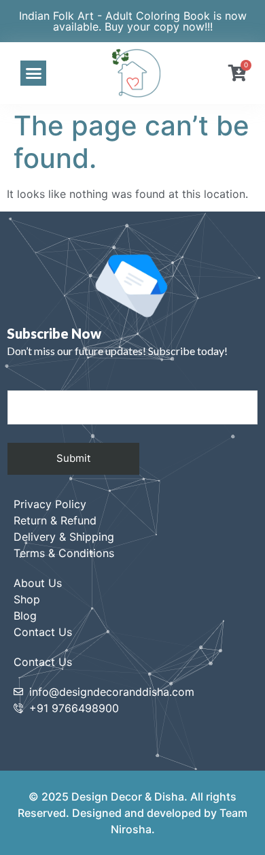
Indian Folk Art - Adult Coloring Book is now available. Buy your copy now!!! (133, 21)
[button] (33, 73)
